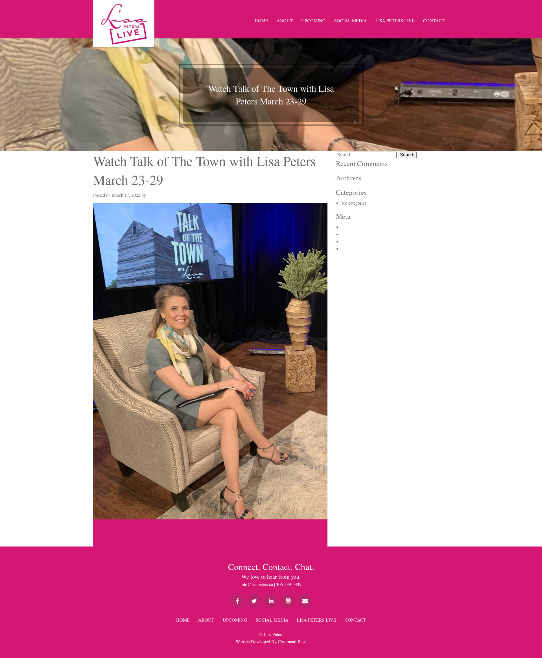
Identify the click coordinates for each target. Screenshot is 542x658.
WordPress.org (355, 249)
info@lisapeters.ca (257, 584)
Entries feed (352, 234)
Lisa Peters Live (395, 20)
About (285, 20)
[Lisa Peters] (123, 23)
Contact (434, 20)
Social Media (350, 20)
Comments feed (355, 241)
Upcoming (313, 20)
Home (261, 20)
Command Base (292, 641)
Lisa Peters (157, 195)
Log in (347, 227)
